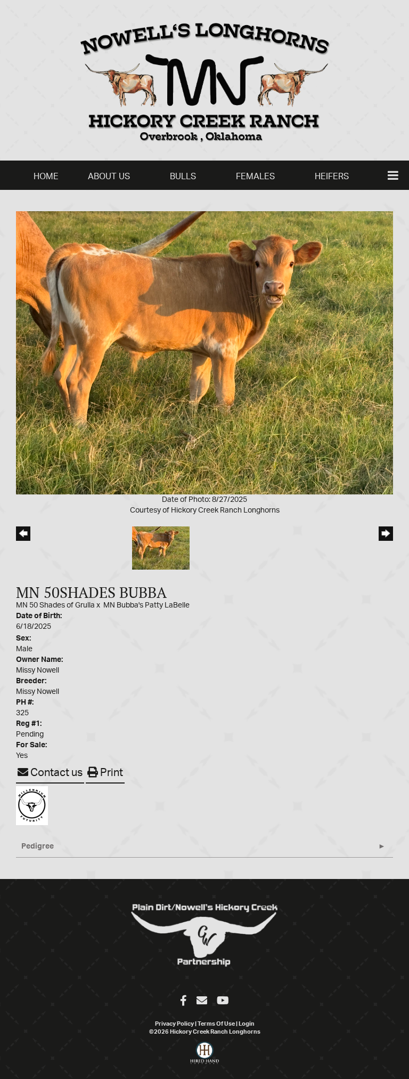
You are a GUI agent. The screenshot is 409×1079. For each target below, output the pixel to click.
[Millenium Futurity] (34, 805)
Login (247, 1024)
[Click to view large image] (204, 352)
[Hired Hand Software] (204, 1058)
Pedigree (37, 846)
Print (110, 773)
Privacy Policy (174, 1024)
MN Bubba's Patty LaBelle (146, 605)
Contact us (55, 773)
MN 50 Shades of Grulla (56, 605)
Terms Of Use (216, 1024)
